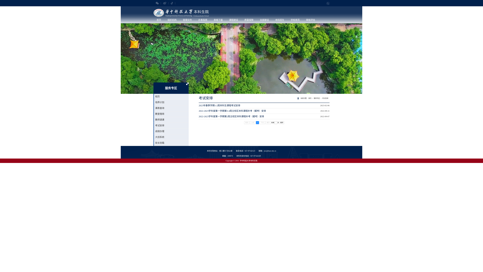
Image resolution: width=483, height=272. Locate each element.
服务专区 (317, 98)
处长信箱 (159, 143)
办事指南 (202, 20)
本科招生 (279, 20)
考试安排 (159, 125)
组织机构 (172, 20)
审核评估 (310, 20)
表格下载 (218, 20)
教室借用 (159, 114)
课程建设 (233, 20)
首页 (159, 20)
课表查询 (159, 108)
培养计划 (159, 102)
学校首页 (295, 20)
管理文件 (187, 20)
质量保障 (248, 20)
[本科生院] (181, 10)
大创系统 (159, 137)
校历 (157, 96)
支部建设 (264, 20)
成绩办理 (159, 131)
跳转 (281, 123)
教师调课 (159, 119)
